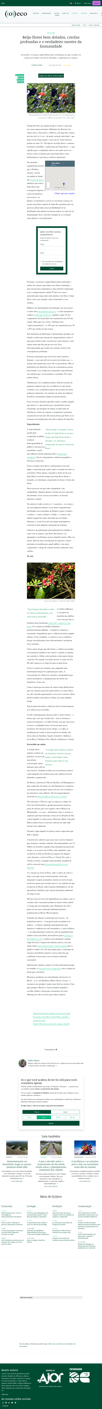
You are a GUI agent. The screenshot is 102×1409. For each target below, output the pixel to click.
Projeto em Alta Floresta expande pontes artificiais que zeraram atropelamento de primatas (89, 1225)
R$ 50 (58, 1117)
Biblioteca (94, 13)
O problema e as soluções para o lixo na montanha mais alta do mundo (85, 1164)
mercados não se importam (50, 968)
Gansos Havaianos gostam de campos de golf (51, 1023)
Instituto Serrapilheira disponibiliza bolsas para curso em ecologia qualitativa (38, 1232)
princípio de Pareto (43, 314)
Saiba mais (4, 1394)
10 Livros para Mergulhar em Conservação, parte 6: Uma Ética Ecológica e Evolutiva (37, 1215)
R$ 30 (44, 1117)
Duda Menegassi (17, 1181)
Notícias (36, 13)
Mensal (36, 1112)
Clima (84, 25)
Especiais (65, 13)
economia (21, 80)
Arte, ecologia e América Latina (36, 1241)
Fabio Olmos (37, 65)
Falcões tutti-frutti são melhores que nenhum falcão (63, 1239)
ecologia (22, 77)
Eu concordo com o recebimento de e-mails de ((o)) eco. (52, 262)
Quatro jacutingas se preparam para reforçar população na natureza (87, 1246)
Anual (65, 1112)
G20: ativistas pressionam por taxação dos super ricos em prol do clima (12, 1242)
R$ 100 (72, 1117)
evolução (21, 82)
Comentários (50, 1049)
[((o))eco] (16, 14)
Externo (80, 1211)
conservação (20, 75)
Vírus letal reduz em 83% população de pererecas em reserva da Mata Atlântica (88, 1215)
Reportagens (46, 13)
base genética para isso (47, 311)
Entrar (5, 1406)
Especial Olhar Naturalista (51, 75)
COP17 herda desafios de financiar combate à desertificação (87, 1236)
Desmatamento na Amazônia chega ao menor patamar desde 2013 (17, 1164)
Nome (42, 244)
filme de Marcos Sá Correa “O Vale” (52, 796)
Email (42, 253)
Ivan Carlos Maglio (51, 1186)
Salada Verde (56, 14)
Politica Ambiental (94, 25)
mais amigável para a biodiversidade (52, 945)
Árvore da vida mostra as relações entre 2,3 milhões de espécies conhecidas (63, 1215)
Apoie (96, 3)
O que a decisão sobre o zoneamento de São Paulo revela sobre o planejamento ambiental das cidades (51, 1165)
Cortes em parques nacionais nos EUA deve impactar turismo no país (12, 1232)
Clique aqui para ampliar (65, 193)
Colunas (75, 13)
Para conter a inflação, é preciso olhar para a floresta (12, 1223)
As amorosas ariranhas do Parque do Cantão (62, 1223)
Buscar (79, 3)
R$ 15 (30, 1117)
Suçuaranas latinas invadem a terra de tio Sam (51, 1013)
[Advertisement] (89, 461)
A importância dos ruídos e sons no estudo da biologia (37, 1223)
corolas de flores (36, 179)
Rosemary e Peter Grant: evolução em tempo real (61, 1231)
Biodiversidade (76, 25)
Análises (84, 13)
